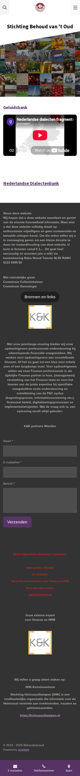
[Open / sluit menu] (75, 7)
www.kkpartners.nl (40, 594)
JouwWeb (23, 749)
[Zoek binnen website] (4, 7)
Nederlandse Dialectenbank (31, 183)
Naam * (8, 441)
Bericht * (9, 483)
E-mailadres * (12, 462)
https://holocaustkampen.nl (40, 715)
